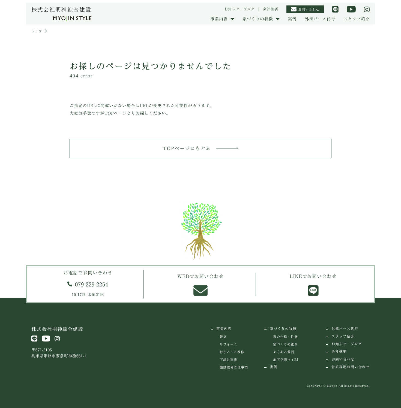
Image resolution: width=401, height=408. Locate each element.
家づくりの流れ (285, 344)
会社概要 (270, 9)
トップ (36, 31)
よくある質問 (283, 351)
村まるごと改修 (232, 351)
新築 (223, 336)
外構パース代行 (320, 19)
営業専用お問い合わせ (350, 367)
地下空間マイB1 (286, 359)
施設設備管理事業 (234, 367)
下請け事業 (228, 359)
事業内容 (224, 329)
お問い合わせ (342, 359)
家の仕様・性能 (285, 336)
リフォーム (228, 344)
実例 (292, 19)
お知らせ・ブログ (239, 9)
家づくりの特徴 (283, 329)
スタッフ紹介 (356, 19)
